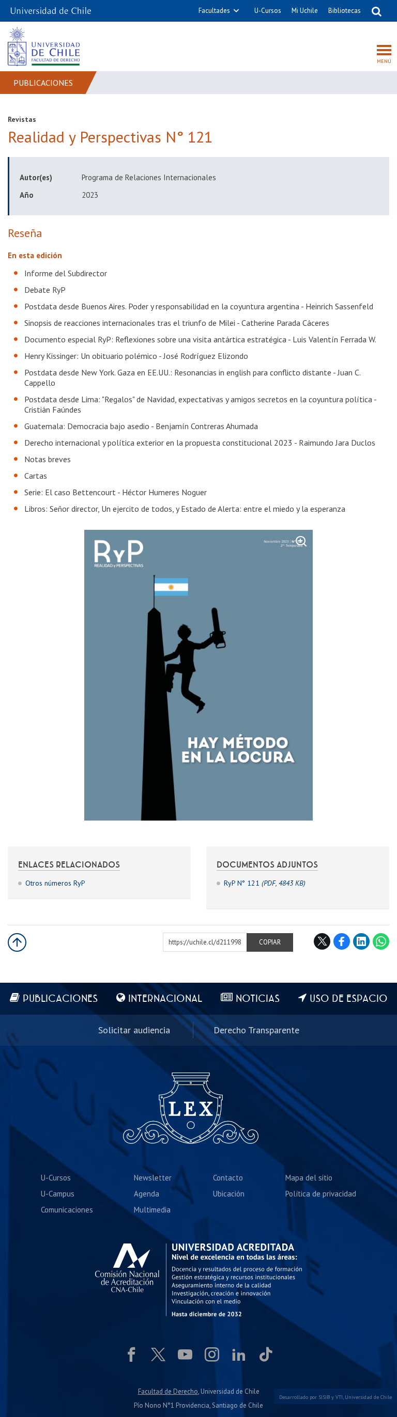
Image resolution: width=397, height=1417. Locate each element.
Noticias (258, 999)
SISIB (324, 1397)
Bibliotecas (344, 10)
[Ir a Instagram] (212, 1354)
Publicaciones (43, 82)
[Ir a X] (158, 1354)
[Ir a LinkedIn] (239, 1354)
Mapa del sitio (308, 1178)
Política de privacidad (320, 1194)
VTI (339, 1397)
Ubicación (229, 1194)
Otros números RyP (55, 883)
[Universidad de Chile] (50, 7)
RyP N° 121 (265, 883)
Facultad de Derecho (168, 1391)
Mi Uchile (305, 10)
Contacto (228, 1178)
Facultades (214, 10)
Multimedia (152, 1210)
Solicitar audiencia (134, 1030)
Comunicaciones (67, 1210)
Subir (17, 942)
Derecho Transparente (256, 1030)
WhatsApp (381, 941)
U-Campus (57, 1194)
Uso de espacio (349, 999)
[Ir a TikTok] (265, 1354)
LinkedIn (361, 941)
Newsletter (153, 1178)
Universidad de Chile (368, 1397)
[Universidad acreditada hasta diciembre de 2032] (198, 1279)
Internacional (165, 999)
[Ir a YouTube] (185, 1354)
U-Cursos (267, 10)
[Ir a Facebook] (131, 1354)
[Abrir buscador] (376, 11)
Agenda (146, 1194)
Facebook (341, 941)
